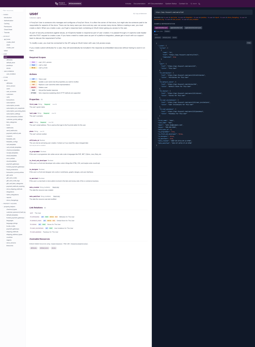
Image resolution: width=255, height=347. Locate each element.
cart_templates (11, 144)
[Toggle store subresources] (3, 80)
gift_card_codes (11, 178)
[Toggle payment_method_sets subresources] (5, 133)
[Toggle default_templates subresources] (5, 215)
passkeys (9, 65)
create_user (10, 47)
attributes (9, 60)
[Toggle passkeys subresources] (5, 65)
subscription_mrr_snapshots (15, 108)
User (5, 54)
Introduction (8, 17)
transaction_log (159, 19)
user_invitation (11, 74)
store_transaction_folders (14, 116)
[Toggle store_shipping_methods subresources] (5, 189)
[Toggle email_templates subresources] (5, 155)
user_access (177, 19)
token (6, 50)
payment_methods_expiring (15, 186)
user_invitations (9, 71)
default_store (10, 62)
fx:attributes (34, 217)
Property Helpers (10, 203)
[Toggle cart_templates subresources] (5, 144)
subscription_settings (13, 114)
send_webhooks (11, 130)
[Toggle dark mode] (199, 3)
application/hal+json (161, 27)
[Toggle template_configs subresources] (5, 141)
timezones (9, 245)
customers (9, 94)
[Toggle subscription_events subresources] (5, 105)
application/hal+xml (176, 27)
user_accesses (11, 91)
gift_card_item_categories (14, 183)
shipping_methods (12, 231)
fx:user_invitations (36, 228)
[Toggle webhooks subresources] (5, 127)
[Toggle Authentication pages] (3, 20)
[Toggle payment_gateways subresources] (5, 164)
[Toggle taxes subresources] (5, 125)
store (5, 80)
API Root (6, 36)
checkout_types (11, 209)
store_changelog (233, 17)
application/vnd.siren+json (193, 27)
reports (8, 197)
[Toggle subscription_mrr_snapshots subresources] (5, 108)
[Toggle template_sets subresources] (5, 139)
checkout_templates (13, 150)
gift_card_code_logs (13, 181)
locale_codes (10, 226)
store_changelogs (12, 200)
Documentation (139, 4)
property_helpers (9, 206)
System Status (171, 4)
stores (8, 68)
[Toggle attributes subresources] (5, 59)
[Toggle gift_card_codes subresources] (5, 178)
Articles (128, 4)
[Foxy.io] (61, 3)
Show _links (159, 31)
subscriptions (10, 102)
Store (5, 77)
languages (9, 220)
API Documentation (155, 4)
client (8, 45)
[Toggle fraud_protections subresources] (5, 169)
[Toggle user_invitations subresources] (3, 71)
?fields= (167, 31)
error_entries (10, 158)
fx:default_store (35, 220)
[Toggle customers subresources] (5, 94)
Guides (5, 14)
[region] (203, 94)
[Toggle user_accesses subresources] (5, 91)
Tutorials (7, 32)
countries (9, 237)
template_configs (12, 141)
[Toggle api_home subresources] (3, 39)
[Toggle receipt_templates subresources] (5, 152)
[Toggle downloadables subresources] (5, 161)
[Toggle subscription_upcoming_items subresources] (5, 111)
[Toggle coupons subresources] (5, 136)
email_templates (11, 155)
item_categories (11, 122)
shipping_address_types (14, 234)
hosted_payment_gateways (15, 167)
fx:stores (33, 224)
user (5, 57)
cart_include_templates (13, 147)
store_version (10, 86)
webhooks (9, 128)
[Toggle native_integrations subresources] (5, 194)
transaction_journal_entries (15, 172)
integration (189, 17)
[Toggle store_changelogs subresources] (5, 200)
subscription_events (13, 105)
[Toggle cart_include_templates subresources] (5, 147)
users (8, 89)
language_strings (12, 223)
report (217, 17)
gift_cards (9, 175)
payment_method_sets (13, 133)
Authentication (8, 20)
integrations (10, 192)
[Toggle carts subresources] (5, 97)
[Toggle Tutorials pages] (3, 32)
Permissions (8, 26)
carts (8, 97)
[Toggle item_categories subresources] (5, 122)
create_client (10, 42)
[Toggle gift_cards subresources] (5, 175)
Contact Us (183, 4)
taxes (8, 125)
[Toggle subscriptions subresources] (5, 102)
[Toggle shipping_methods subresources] (5, 231)
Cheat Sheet (8, 29)
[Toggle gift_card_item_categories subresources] (5, 183)
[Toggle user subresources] (3, 57)
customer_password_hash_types (15, 212)
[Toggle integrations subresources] (5, 191)
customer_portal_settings (14, 119)
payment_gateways (12, 164)
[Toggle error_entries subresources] (5, 158)
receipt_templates (12, 153)
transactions (10, 100)
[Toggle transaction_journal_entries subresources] (5, 172)
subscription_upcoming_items (15, 111)
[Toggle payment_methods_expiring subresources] (5, 186)
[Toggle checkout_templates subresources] (5, 150)
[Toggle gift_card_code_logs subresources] (5, 180)
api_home (7, 39)
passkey (204, 17)
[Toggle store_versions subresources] (5, 242)
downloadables (11, 161)
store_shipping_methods (14, 189)
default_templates (12, 215)
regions (8, 240)
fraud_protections (12, 169)
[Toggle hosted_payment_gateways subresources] (5, 166)
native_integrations (12, 194)
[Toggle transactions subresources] (5, 99)
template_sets (10, 139)
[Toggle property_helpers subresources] (3, 206)
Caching (6, 23)
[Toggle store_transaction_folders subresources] (5, 116)
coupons (9, 136)
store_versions (11, 243)
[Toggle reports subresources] (5, 197)
